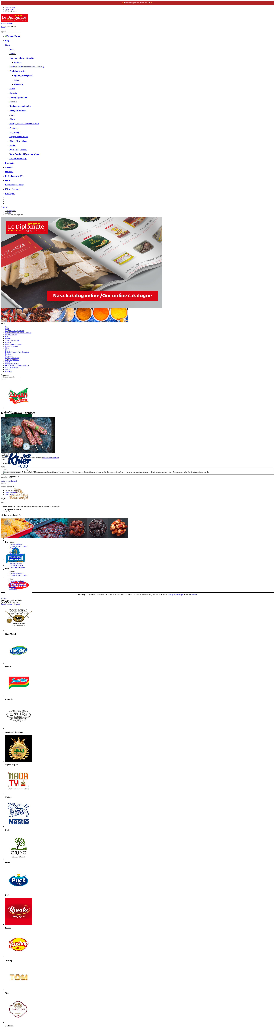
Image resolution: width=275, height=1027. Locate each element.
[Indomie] (18, 696)
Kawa (7, 336)
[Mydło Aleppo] (18, 761)
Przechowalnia (14, 558)
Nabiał (7, 362)
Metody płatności (15, 563)
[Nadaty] (18, 794)
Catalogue (13, 589)
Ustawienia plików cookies (18, 546)
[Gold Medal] (18, 630)
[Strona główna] (14, 22)
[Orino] (18, 859)
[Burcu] (18, 538)
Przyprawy (9, 356)
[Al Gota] (18, 408)
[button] (11, 490)
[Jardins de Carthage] (18, 728)
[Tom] (18, 990)
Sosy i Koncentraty (11, 367)
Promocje (8, 371)
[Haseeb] (18, 663)
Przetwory (8, 354)
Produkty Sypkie (11, 334)
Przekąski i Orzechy (12, 363)
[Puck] (18, 892)
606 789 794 (193, 594)
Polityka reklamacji (16, 544)
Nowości (8, 369)
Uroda (7, 329)
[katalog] (81, 307)
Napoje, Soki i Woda (12, 358)
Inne (6, 327)
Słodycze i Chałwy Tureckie (14, 331)
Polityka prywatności (16, 573)
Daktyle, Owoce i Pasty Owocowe (17, 352)
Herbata (8, 338)
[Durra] (18, 598)
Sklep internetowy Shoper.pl (10, 604)
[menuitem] (7, 40)
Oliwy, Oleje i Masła (12, 360)
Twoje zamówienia (16, 554)
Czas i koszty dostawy (17, 567)
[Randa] (18, 924)
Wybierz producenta (8, 377)
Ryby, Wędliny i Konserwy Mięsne (17, 365)
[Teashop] (18, 957)
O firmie (12, 587)
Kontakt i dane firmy (16, 581)
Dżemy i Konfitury (11, 346)
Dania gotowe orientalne (13, 344)
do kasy (3, 27)
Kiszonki (8, 342)
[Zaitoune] (18, 1022)
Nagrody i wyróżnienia (17, 585)
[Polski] (16, 11)
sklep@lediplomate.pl (175, 594)
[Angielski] (17, 11)
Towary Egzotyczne (12, 340)
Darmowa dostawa (16, 565)
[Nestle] (18, 826)
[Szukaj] (2, 32)
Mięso (7, 348)
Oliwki (7, 350)
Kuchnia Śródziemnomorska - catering (18, 333)
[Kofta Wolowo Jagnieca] (28, 452)
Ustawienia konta (15, 556)
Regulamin (13, 548)
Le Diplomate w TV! (16, 583)
